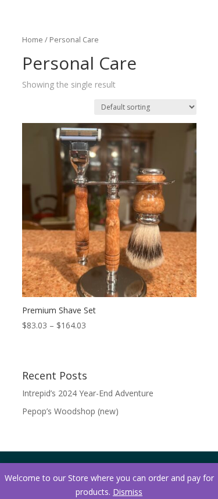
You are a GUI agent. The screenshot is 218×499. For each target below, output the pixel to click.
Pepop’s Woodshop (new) (70, 411)
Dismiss (127, 491)
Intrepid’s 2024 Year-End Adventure (87, 393)
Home (32, 39)
